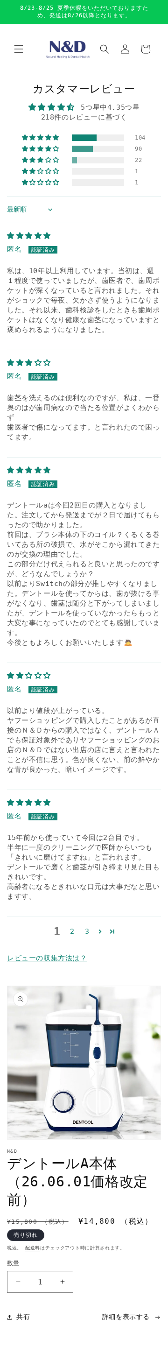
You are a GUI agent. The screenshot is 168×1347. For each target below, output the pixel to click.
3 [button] (87, 931)
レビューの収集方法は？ (47, 958)
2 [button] (72, 931)
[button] (18, 49)
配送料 (32, 1247)
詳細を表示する (126, 1316)
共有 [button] (23, 1316)
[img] (29, 236)
